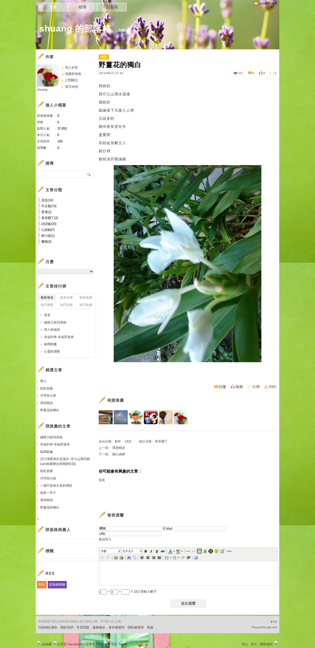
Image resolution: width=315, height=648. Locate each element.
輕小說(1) (48, 236)
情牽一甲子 (48, 493)
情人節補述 (52, 329)
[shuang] (181, 417)
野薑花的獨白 (49, 410)
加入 (254, 644)
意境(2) (46, 212)
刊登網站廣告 (47, 627)
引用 (256, 387)
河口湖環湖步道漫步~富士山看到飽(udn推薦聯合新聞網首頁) (65, 461)
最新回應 (66, 297)
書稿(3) (46, 241)
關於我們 (67, 627)
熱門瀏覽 (47, 305)
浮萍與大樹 (48, 395)
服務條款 (99, 627)
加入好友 (71, 67)
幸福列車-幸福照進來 (59, 337)
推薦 (239, 387)
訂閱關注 (71, 80)
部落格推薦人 (58, 530)
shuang (42, 89)
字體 (103, 551)
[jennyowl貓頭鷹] (136, 417)
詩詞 (128, 441)
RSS (41, 584)
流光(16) (47, 200)
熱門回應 (66, 305)
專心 (43, 381)
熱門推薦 (85, 305)
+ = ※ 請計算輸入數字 (132, 591)
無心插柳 (118, 454)
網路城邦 (266, 644)
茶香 (102, 480)
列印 (272, 387)
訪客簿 (112, 7)
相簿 (82, 7)
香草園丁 (161, 441)
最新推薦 (85, 297)
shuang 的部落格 (75, 28)
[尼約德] (166, 417)
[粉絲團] (39, 643)
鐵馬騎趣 (50, 344)
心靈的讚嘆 (52, 351)
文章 (53, 7)
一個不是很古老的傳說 (56, 485)
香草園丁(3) (49, 218)
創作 (118, 441)
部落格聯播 (57, 584)
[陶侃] (106, 417)
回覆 (222, 387)
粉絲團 (47, 644)
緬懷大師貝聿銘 (55, 322)
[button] (110, 551)
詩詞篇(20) (48, 224)
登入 (245, 644)
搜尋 (89, 174)
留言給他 (71, 86)
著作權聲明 (117, 627)
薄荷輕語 (118, 448)
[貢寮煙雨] (151, 417)
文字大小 (128, 551)
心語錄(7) (48, 230)
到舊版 (123, 30)
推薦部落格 (73, 74)
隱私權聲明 (136, 627)
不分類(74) (48, 206)
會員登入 (105, 539)
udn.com (272, 627)
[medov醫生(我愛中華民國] (121, 417)
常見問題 (83, 627)
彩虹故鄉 (46, 388)
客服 (150, 627)
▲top (273, 621)
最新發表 (47, 297)
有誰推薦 (115, 400)
